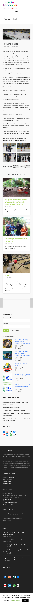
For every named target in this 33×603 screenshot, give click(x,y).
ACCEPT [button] (25, 600)
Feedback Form (7, 483)
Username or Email (8, 318)
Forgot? (12, 330)
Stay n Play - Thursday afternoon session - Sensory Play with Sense (22, 353)
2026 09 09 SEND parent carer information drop (22, 375)
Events (16, 46)
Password (5, 323)
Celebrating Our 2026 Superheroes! (12, 407)
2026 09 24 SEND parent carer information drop (22, 386)
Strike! (7, 275)
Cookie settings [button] (15, 600)
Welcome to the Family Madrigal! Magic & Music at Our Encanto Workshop (16, 419)
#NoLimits (9, 166)
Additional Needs (15, 166)
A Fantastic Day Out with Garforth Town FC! (14, 410)
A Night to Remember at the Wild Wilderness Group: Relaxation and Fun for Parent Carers (16, 202)
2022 (12, 46)
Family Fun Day (27, 166)
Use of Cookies (7, 481)
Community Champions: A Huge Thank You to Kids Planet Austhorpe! (16, 414)
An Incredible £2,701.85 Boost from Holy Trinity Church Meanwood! (15, 403)
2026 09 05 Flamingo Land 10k (21, 364)
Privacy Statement (7, 479)
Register (17, 330)
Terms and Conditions (8, 477)
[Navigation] (16, 12)
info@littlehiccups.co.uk (11, 502)
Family (21, 166)
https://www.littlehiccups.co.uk (12, 505)
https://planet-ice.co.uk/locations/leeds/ (14, 140)
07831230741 (8, 500)
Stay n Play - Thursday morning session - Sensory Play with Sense (22, 341)
